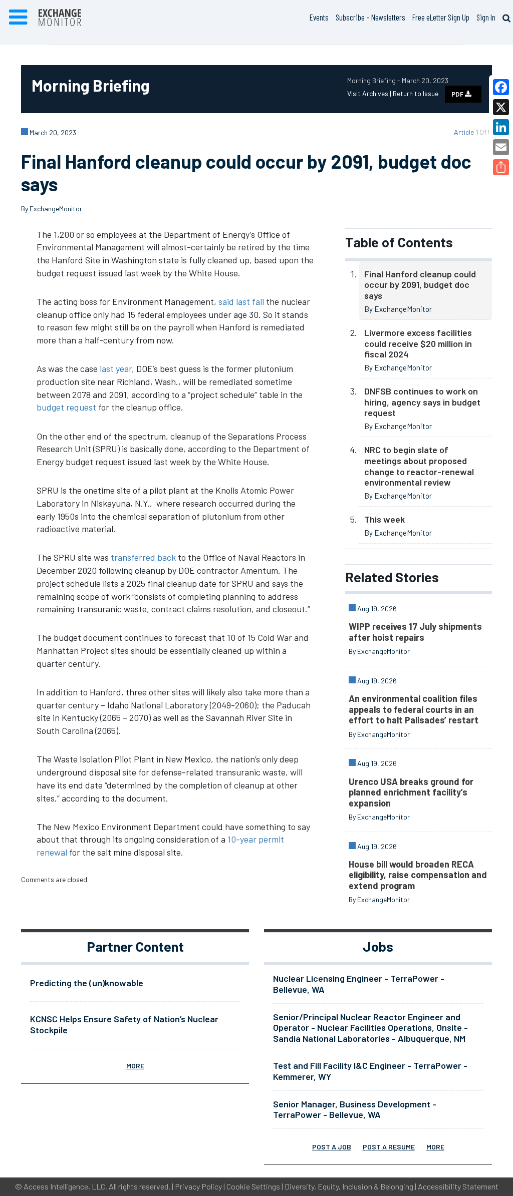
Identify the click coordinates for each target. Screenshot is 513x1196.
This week (384, 519)
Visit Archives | (370, 93)
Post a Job (331, 1146)
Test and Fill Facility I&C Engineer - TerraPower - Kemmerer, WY (370, 1071)
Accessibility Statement (458, 1186)
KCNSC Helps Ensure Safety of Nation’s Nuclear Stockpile (124, 1024)
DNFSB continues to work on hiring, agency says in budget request (422, 401)
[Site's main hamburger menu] (18, 18)
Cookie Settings (253, 1186)
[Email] (501, 147)
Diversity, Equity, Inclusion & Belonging (349, 1186)
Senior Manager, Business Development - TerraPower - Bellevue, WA (354, 1109)
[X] (501, 107)
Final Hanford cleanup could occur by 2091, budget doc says (420, 284)
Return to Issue (415, 93)
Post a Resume (389, 1146)
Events (319, 17)
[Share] (501, 167)
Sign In (485, 17)
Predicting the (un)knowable (86, 982)
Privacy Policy (198, 1186)
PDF (458, 94)
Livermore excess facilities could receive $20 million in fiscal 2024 (418, 343)
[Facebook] (501, 87)
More (135, 1065)
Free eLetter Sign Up (440, 17)
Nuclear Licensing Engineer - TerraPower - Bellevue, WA (358, 984)
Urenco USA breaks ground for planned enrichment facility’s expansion (411, 792)
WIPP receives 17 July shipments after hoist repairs (415, 632)
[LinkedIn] (501, 127)
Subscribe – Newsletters (370, 17)
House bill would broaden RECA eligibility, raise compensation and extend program (418, 875)
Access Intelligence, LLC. (65, 1186)
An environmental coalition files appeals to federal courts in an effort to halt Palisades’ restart (413, 709)
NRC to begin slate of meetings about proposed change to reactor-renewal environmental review (419, 466)
